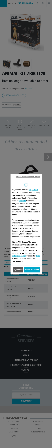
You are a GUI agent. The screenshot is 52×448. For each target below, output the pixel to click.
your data (22, 201)
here (38, 256)
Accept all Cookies (32, 270)
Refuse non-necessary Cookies (28, 177)
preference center (19, 256)
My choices (18, 270)
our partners (33, 190)
